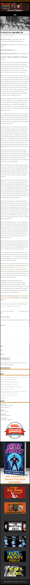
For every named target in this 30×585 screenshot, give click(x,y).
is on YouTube (13, 256)
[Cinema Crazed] (14, 11)
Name (1, 346)
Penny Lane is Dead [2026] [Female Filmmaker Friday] (11, 386)
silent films (21, 304)
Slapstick (25, 304)
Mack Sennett (15, 304)
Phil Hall (13, 35)
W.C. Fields (8, 306)
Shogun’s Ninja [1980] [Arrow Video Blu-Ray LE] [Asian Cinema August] (15, 377)
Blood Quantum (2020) (24, 311)
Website (2, 354)
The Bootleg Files (13, 303)
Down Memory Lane (8, 304)
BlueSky (7, 407)
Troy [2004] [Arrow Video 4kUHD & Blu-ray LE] (10, 381)
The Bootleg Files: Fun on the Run (7, 389)
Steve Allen (3, 306)
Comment (2, 325)
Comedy (2, 304)
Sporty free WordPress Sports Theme (10, 582)
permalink (18, 306)
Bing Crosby (24, 303)
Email (2, 350)
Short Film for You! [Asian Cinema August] (9, 379)
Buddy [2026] (3, 397)
